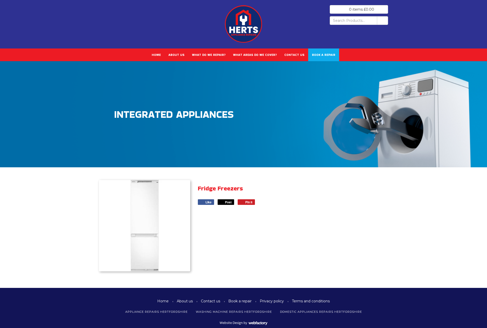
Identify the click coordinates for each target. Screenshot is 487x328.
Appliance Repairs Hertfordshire (156, 312)
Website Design (231, 322)
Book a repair (323, 55)
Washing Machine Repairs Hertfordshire (234, 312)
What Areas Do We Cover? (255, 55)
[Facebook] (104, 16)
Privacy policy (272, 301)
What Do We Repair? (208, 55)
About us (176, 55)
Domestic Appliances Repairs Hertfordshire (321, 312)
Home (156, 55)
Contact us (294, 55)
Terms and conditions (311, 301)
